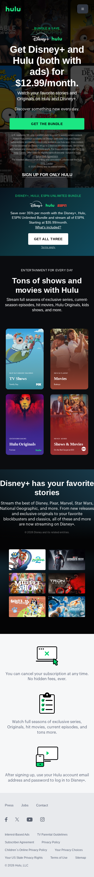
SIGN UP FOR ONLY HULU (47, 175)
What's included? (48, 227)
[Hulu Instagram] (42, 819)
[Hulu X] (21, 819)
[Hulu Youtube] (33, 819)
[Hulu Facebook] (10, 819)
